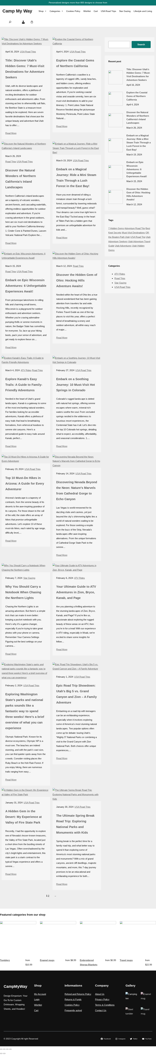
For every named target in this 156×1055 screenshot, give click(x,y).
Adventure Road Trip (134, 228)
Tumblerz (5, 960)
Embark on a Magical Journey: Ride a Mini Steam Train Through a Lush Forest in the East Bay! (76, 178)
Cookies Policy (73, 11)
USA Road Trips (108, 11)
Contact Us (100, 1010)
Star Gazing (125, 11)
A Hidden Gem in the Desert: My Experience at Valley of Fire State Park (23, 817)
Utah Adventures (123, 245)
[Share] (7, 1049)
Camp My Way (17, 11)
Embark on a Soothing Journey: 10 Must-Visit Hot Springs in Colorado (75, 384)
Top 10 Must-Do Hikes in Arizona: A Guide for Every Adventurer (24, 483)
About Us (99, 994)
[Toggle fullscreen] (4, 1049)
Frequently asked (73, 1010)
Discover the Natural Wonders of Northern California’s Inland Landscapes (20, 179)
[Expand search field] (10, 22)
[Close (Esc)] (10, 1049)
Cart (96, 11)
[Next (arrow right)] (4, 1053)
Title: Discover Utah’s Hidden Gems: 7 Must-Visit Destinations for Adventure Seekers (24, 69)
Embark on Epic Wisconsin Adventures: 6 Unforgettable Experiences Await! (25, 285)
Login (36, 999)
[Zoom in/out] (1, 1049)
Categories (55, 11)
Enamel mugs (47, 960)
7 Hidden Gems (116, 228)
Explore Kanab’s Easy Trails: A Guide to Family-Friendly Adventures (23, 384)
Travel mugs (126, 960)
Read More (10, 133)
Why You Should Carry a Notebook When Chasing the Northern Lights (23, 592)
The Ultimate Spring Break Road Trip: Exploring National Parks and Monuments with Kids (75, 824)
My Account (40, 994)
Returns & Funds (73, 999)
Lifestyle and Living (143, 11)
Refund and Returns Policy (78, 994)
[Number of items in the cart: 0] (32, 22)
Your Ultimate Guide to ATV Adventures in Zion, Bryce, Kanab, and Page (76, 592)
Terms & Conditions (105, 1005)
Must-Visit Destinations (133, 232)
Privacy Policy (102, 999)
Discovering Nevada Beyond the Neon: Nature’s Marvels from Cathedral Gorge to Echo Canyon (76, 490)
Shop (41, 11)
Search (141, 44)
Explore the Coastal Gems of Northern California (75, 63)
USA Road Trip (137, 237)
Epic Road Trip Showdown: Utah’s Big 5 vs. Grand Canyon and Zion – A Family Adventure (76, 694)
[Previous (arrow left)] (1, 1053)
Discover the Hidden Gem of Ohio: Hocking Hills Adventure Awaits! (76, 280)
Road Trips (10, 161)
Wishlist (87, 11)
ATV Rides (26, 370)
